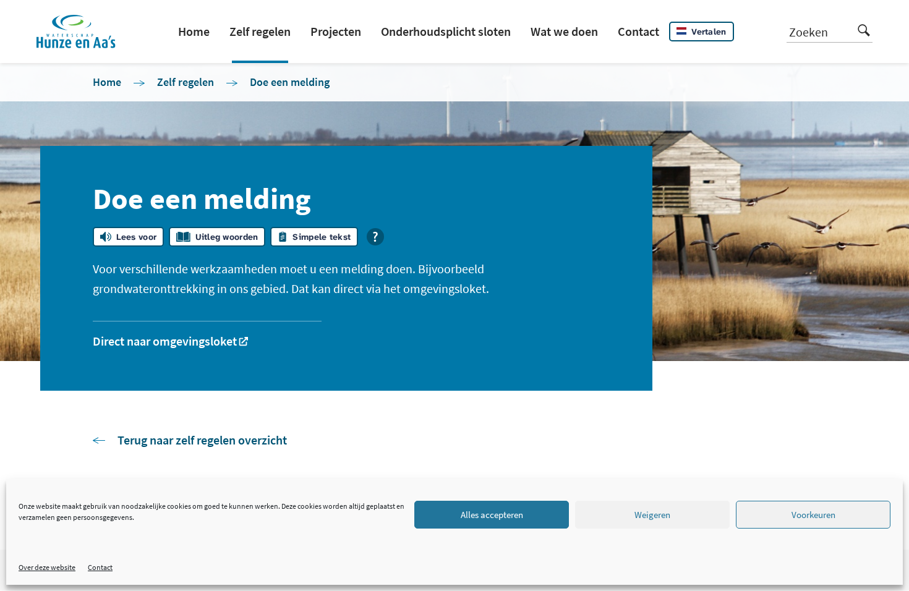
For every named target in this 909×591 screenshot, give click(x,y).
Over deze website (47, 567)
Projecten (335, 31)
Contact (100, 567)
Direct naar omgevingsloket (165, 341)
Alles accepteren (492, 515)
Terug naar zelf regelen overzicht (202, 440)
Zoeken (808, 32)
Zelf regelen (260, 31)
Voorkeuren (813, 515)
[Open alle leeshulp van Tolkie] (375, 236)
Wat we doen (564, 31)
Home (194, 31)
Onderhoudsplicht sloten (446, 31)
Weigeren (652, 515)
